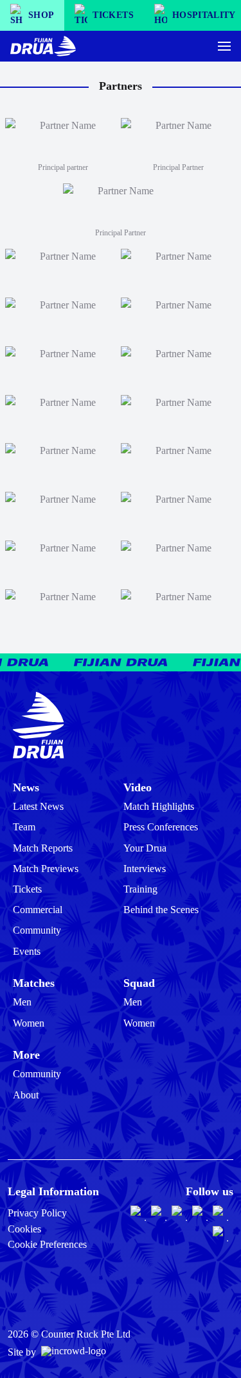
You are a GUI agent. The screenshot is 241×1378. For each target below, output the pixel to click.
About (26, 1094)
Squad (139, 983)
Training (140, 889)
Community (37, 930)
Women (28, 1023)
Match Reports (43, 848)
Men (22, 1001)
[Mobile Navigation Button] (224, 46)
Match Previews (45, 868)
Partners (120, 86)
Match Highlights (158, 806)
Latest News (38, 806)
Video (137, 787)
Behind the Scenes (161, 909)
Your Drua (144, 848)
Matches (34, 983)
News (26, 787)
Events (26, 951)
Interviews (144, 868)
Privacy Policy (37, 1212)
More (26, 1054)
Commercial (37, 909)
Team (24, 826)
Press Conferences (160, 826)
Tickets (27, 889)
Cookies (24, 1228)
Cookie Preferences (47, 1244)
